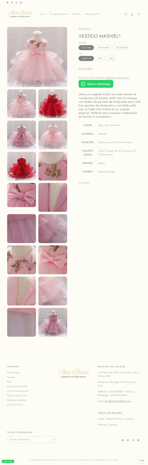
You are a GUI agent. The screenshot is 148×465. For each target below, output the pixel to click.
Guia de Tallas (85, 68)
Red (111, 58)
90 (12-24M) (122, 47)
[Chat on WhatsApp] (96, 87)
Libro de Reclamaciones (18, 391)
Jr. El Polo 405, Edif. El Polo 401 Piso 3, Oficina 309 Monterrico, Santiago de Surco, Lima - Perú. (81, 460)
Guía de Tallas (13, 372)
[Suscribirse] (54, 439)
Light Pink (86, 58)
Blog (9, 381)
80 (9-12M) (103, 47)
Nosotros (11, 377)
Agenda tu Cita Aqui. (117, 78)
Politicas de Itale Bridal (17, 386)
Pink (100, 58)
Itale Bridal (41, 460)
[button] (43, 14)
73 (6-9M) (86, 47)
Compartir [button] (85, 182)
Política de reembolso (16, 400)
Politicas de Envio (15, 404)
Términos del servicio (16, 395)
